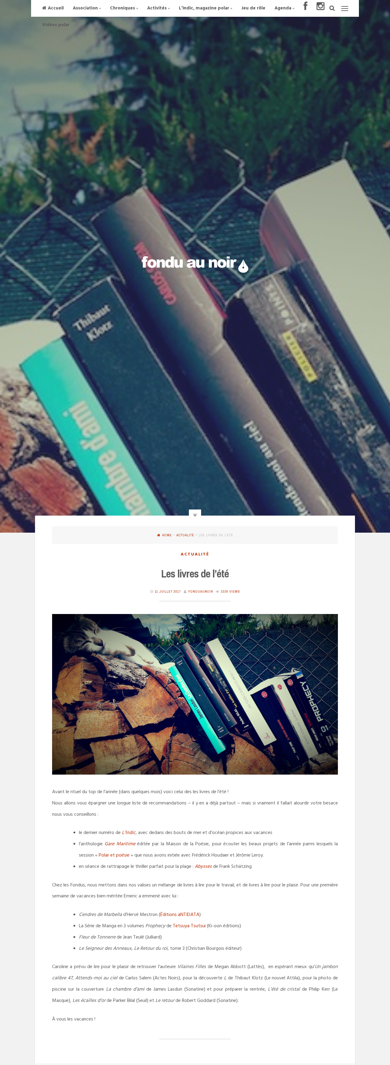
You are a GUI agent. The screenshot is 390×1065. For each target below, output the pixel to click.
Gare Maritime (120, 844)
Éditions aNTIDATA (179, 915)
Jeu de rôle (253, 8)
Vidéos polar (55, 25)
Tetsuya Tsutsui (189, 926)
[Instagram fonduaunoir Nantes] (320, 8)
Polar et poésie (114, 855)
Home (167, 535)
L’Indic (129, 833)
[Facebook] (305, 8)
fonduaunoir (200, 591)
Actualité (185, 535)
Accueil (56, 8)
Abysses (203, 867)
